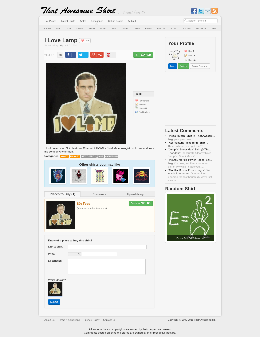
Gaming (80, 28)
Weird (213, 28)
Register (183, 66)
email (60, 55)
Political (148, 28)
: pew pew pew (179, 139)
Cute (58, 28)
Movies (103, 28)
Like (87, 40)
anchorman (111, 156)
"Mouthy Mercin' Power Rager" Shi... (190, 159)
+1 (99, 55)
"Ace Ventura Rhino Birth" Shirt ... (188, 142)
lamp (100, 156)
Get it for (141, 203)
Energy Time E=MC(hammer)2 (190, 238)
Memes (92, 28)
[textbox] (201, 20)
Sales (83, 21)
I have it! (143, 108)
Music (114, 28)
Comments (99, 194)
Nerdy (137, 28)
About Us (49, 320)
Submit (132, 21)
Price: (51, 253)
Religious (161, 28)
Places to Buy (60, 194)
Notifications (144, 112)
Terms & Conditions (69, 320)
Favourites (144, 101)
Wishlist (142, 104)
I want (191, 55)
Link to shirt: (55, 246)
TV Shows (186, 28)
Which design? (57, 279)
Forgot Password (200, 66)
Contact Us (109, 320)
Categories (97, 21)
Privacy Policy (92, 320)
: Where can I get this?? (185, 146)
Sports (173, 28)
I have (191, 60)
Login (172, 66)
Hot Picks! (50, 21)
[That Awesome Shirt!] (78, 12)
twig (61, 45)
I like (190, 51)
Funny (68, 28)
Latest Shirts (68, 21)
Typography (201, 28)
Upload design (135, 194)
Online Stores (115, 21)
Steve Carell (88, 156)
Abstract (47, 28)
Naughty (125, 28)
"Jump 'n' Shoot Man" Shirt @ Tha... (189, 149)
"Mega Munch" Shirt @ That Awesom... (191, 135)
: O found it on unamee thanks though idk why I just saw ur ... (190, 177)
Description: (55, 260)
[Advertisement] (190, 99)
